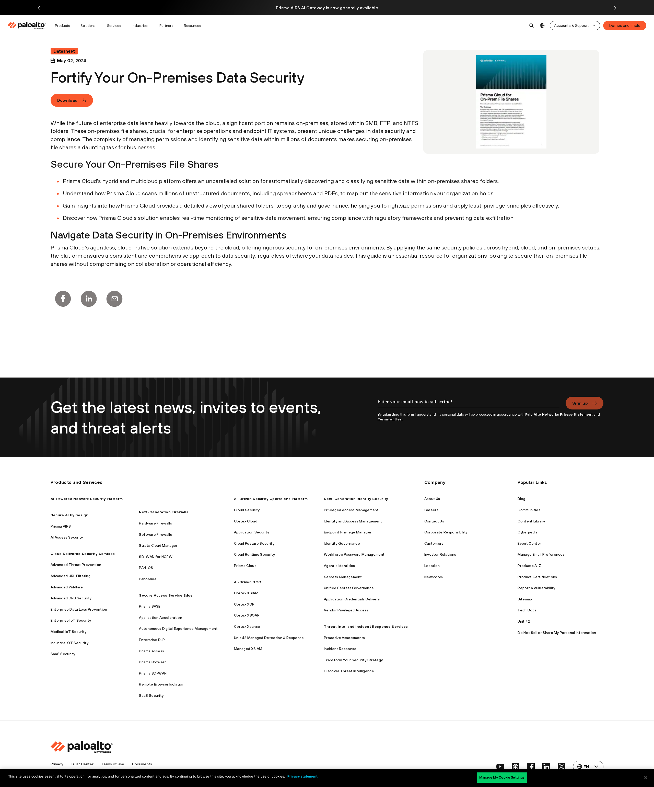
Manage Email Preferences (541, 554)
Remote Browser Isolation (161, 684)
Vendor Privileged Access (346, 610)
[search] (532, 25)
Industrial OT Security (69, 643)
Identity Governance (342, 543)
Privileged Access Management (351, 510)
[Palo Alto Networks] (27, 25)
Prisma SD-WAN (153, 673)
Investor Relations (440, 554)
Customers (433, 543)
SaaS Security (63, 654)
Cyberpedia (528, 532)
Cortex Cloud (245, 521)
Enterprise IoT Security (71, 620)
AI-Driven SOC (247, 582)
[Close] (645, 777)
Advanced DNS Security (71, 598)
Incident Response (340, 649)
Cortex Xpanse (247, 626)
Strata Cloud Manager (158, 545)
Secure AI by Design (69, 515)
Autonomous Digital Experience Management (178, 628)
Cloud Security (247, 510)
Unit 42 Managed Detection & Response (269, 638)
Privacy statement (302, 776)
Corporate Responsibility (446, 532)
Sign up (580, 403)
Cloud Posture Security (254, 543)
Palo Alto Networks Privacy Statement (559, 414)
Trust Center (82, 764)
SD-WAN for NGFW (155, 557)
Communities (529, 510)
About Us (432, 499)
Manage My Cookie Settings (501, 777)
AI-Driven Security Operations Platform (271, 499)
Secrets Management (343, 577)
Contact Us (434, 521)
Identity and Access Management (353, 521)
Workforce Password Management (354, 554)
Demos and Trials (624, 25)
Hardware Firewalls (155, 523)
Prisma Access (151, 651)
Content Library (531, 521)
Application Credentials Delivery (352, 599)
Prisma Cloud (245, 566)
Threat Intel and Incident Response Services (366, 626)
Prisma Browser (152, 662)
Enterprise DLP (152, 640)
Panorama (147, 579)
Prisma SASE (150, 606)
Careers (431, 510)
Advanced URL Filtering (70, 576)
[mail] (114, 299)
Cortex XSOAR (247, 615)
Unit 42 (524, 621)
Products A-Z (529, 566)
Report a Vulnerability (536, 588)
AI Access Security (67, 537)
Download (67, 100)
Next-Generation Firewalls (163, 512)
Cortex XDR (244, 604)
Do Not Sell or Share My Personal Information (557, 633)
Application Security (251, 532)
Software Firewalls (155, 534)
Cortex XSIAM (246, 593)
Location (432, 566)
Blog (521, 499)
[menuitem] (29, 25)
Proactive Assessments (344, 638)
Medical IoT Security (68, 632)
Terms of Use (112, 764)
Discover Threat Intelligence (349, 671)
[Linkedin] (88, 299)
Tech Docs (527, 610)
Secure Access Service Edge (166, 595)
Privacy (57, 764)
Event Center (529, 543)
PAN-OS (146, 568)
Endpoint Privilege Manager (347, 532)
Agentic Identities (339, 566)
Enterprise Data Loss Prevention (79, 609)
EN (542, 25)
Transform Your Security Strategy (353, 660)
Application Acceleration (160, 617)
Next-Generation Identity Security (356, 499)
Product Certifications (537, 577)
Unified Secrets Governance (349, 588)
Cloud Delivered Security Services (83, 554)
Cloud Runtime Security (254, 554)
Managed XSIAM (248, 649)
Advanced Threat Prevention (76, 565)
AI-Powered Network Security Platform (87, 499)
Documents (142, 764)
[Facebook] (63, 299)
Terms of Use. (390, 419)
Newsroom (433, 577)
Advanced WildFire (67, 587)
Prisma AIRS (61, 526)
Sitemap (525, 599)
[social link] (500, 766)
